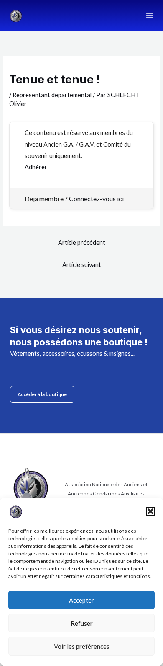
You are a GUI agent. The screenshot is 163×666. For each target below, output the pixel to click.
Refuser (82, 623)
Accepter (81, 600)
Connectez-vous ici (96, 198)
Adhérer (36, 167)
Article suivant (81, 264)
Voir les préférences (82, 646)
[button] (150, 511)
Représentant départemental (52, 94)
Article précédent (81, 242)
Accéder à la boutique (42, 394)
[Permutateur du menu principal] (149, 15)
